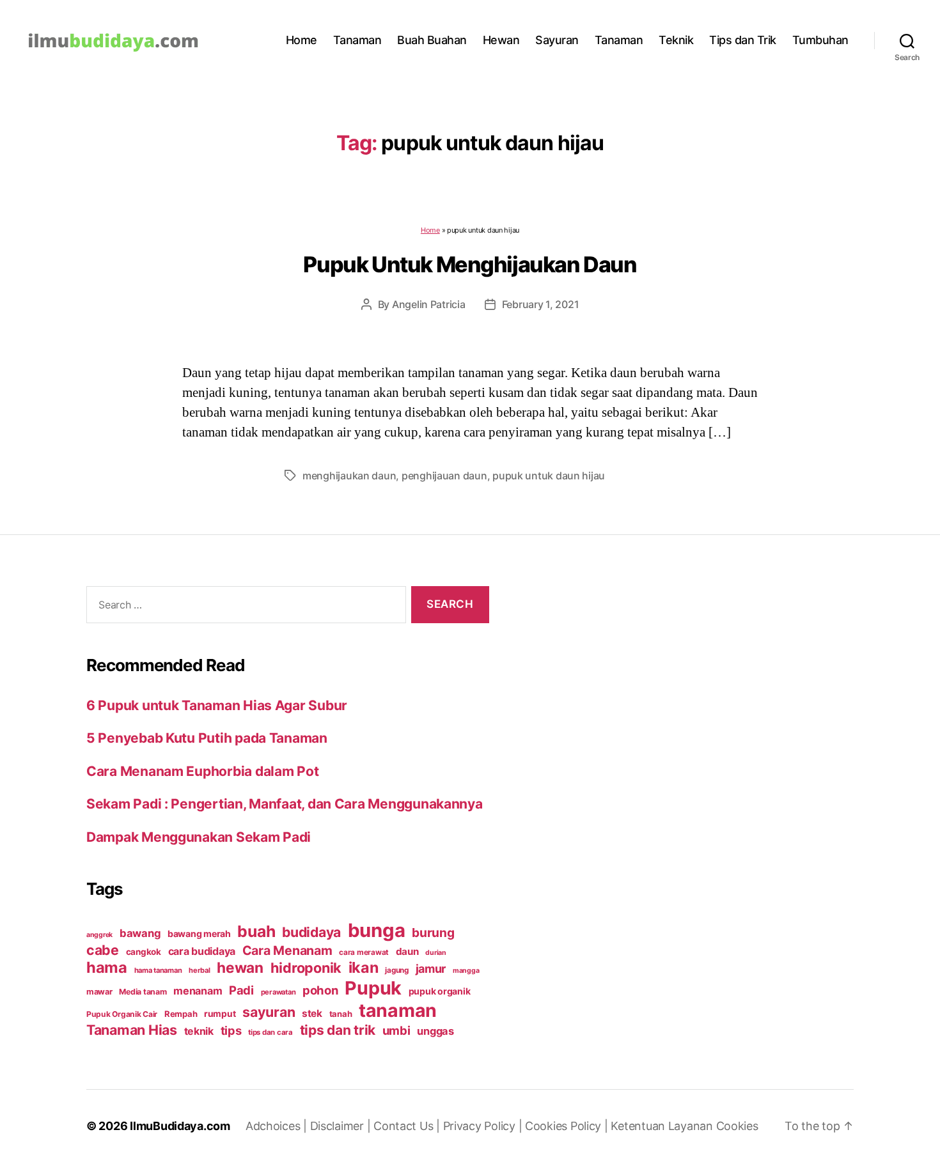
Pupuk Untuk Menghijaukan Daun (469, 264)
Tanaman (357, 40)
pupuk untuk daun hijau (548, 475)
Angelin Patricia (429, 304)
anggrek (99, 935)
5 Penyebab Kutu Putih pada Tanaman (206, 738)
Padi (241, 990)
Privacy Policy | (484, 1126)
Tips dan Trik (742, 40)
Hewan (501, 40)
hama (106, 967)
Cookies (737, 1126)
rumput (219, 1014)
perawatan (278, 992)
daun (407, 951)
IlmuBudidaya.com (180, 1126)
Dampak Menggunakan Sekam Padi (198, 837)
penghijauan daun (444, 475)
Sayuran (557, 40)
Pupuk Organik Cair (121, 1014)
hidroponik (305, 967)
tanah (340, 1014)
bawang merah (199, 933)
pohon (320, 990)
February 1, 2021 (540, 304)
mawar (99, 991)
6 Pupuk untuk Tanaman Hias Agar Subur (216, 705)
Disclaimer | (342, 1126)
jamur (431, 968)
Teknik (676, 40)
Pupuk (373, 988)
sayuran (268, 1011)
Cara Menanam (287, 950)
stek (312, 1013)
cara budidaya (202, 951)
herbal (199, 970)
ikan (364, 967)
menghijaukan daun (349, 475)
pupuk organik (440, 991)
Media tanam (142, 991)
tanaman (398, 1010)
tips (231, 1030)
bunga (376, 930)
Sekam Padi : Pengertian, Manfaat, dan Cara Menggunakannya (284, 804)
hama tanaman (158, 970)
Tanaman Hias (131, 1029)
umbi (396, 1030)
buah (256, 931)
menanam (197, 990)
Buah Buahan (432, 40)
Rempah (180, 1014)
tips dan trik (338, 1030)
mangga (466, 970)
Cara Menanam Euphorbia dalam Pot (202, 771)
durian (435, 953)
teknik (199, 1031)
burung (433, 932)
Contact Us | (408, 1126)
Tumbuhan (820, 40)
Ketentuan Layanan (663, 1126)
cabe (102, 949)
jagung (396, 970)
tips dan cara (270, 1032)
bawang (140, 933)
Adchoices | (278, 1126)
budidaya (311, 932)
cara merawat (364, 952)
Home (301, 40)
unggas (435, 1031)
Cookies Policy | (568, 1126)
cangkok (143, 952)
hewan (240, 967)
